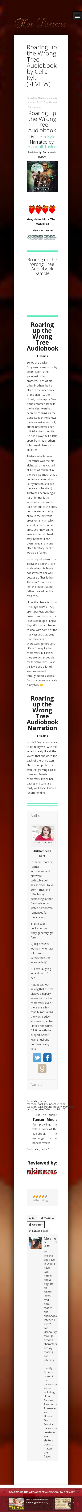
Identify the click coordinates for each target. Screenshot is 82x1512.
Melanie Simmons (47, 97)
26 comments (35, 107)
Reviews (52, 102)
